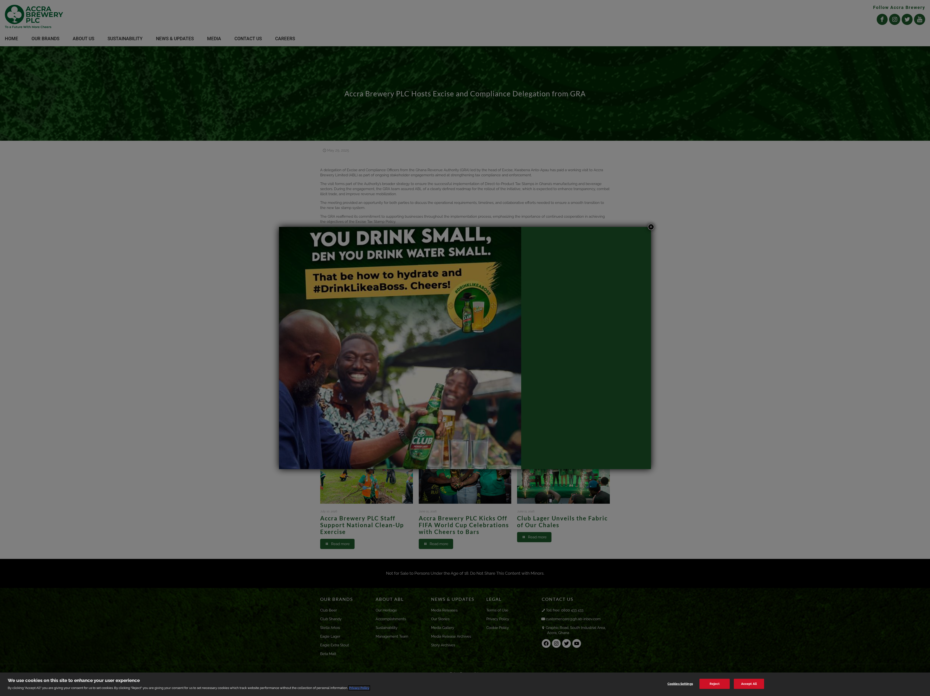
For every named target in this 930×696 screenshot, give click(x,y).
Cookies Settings (680, 684)
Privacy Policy (359, 688)
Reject (715, 684)
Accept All (749, 684)
